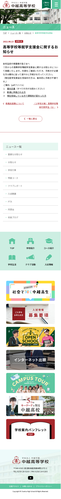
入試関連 (12, 193)
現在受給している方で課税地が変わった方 (26, 95)
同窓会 (11, 209)
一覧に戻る (32, 118)
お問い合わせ (27, 486)
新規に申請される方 (16, 92)
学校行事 (12, 170)
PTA (10, 201)
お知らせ (12, 162)
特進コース (13, 177)
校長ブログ (13, 217)
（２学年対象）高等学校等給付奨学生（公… (45, 105)
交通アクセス (14, 486)
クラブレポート (15, 185)
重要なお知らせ (15, 154)
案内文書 (11, 88)
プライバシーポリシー (44, 486)
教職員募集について (15, 103)
